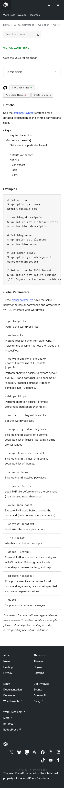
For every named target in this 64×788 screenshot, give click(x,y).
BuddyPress (12, 729)
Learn (6, 683)
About (7, 655)
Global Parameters (16, 292)
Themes (38, 661)
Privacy (7, 673)
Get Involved (41, 683)
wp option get (16, 47)
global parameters (22, 300)
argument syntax (23, 112)
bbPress (10, 723)
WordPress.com (14, 712)
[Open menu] (58, 5)
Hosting (8, 667)
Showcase (40, 655)
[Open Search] (48, 5)
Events (38, 689)
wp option (43, 24)
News (6, 661)
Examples (10, 189)
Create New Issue (42, 95)
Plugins (38, 667)
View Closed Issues (16, 95)
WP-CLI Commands (24, 24)
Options (9, 105)
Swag (39, 701)
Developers (10, 695)
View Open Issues (22, 87)
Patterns (39, 673)
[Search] (38, 34)
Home (6, 24)
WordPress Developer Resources (21, 15)
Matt (7, 717)
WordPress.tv (13, 701)
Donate (40, 695)
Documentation (12, 689)
